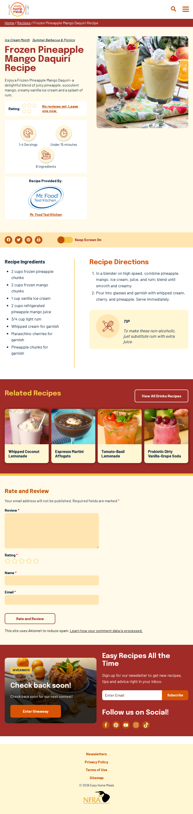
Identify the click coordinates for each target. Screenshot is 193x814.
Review (12, 510)
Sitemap (97, 777)
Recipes (24, 23)
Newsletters (96, 754)
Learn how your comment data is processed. (106, 630)
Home (9, 23)
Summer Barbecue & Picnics (53, 40)
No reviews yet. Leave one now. (60, 108)
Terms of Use (96, 769)
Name (10, 572)
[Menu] (185, 9)
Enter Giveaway (35, 711)
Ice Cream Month (17, 40)
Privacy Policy (96, 762)
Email (10, 592)
